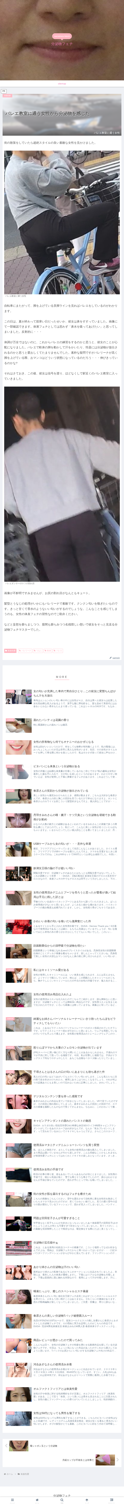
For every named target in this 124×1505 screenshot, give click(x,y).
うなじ (39, 651)
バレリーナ (26, 651)
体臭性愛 (12, 651)
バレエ (59, 651)
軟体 (49, 651)
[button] (114, 799)
